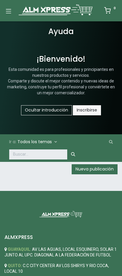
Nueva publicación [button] (95, 169)
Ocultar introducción (46, 110)
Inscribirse (87, 110)
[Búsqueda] (73, 154)
